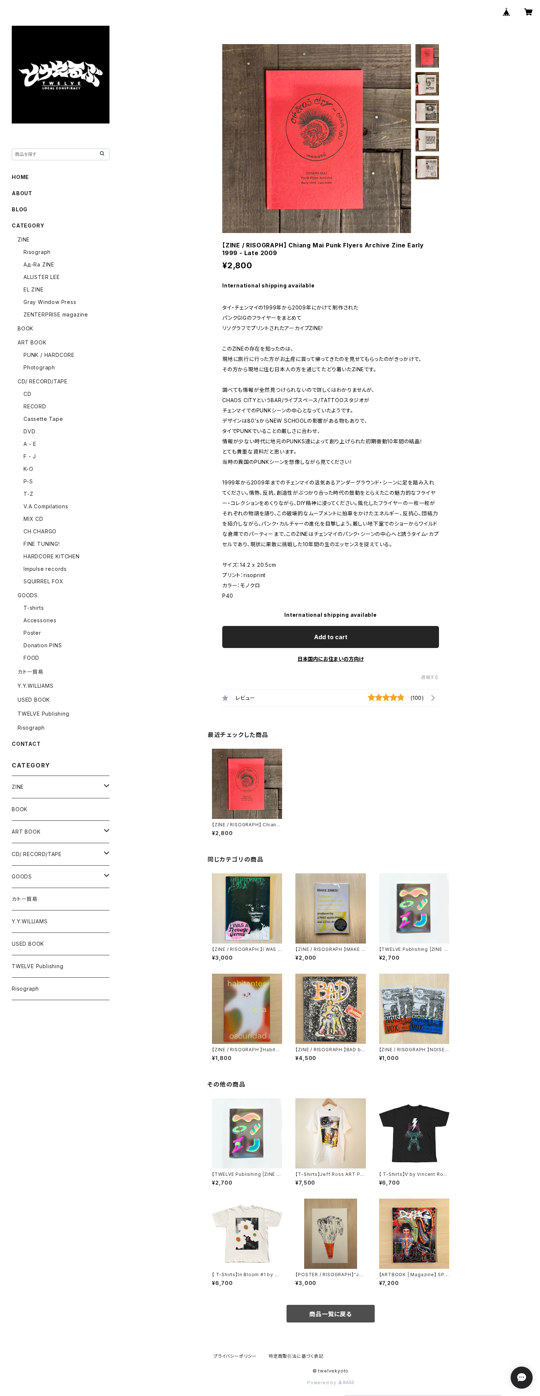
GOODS (28, 595)
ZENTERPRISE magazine (56, 314)
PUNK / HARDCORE (49, 355)
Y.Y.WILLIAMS (36, 686)
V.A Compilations (46, 506)
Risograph (37, 252)
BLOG (20, 209)
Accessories (40, 620)
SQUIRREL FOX (44, 581)
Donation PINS (43, 645)
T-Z (28, 494)
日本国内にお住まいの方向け (331, 659)
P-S (28, 481)
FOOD (31, 658)
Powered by (322, 1382)
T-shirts (34, 608)
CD (28, 394)
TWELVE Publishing (43, 713)
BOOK (25, 328)
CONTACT (26, 744)
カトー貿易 (30, 672)
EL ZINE (34, 289)
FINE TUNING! (42, 544)
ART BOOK (32, 342)
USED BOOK (34, 700)
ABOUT (22, 193)
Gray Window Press (50, 302)
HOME (20, 177)
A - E (30, 444)
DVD (29, 431)
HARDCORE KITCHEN (52, 556)
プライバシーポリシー (235, 1356)
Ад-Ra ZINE (39, 264)
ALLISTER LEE (42, 277)
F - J (30, 456)
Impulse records (45, 569)
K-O (28, 469)
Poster (32, 633)
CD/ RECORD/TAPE (43, 381)
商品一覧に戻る (330, 1314)
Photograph (39, 367)
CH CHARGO (40, 531)
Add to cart (331, 637)
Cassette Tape (43, 419)
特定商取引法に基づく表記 (296, 1356)
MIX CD (33, 519)
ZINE (24, 239)
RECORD (35, 406)
